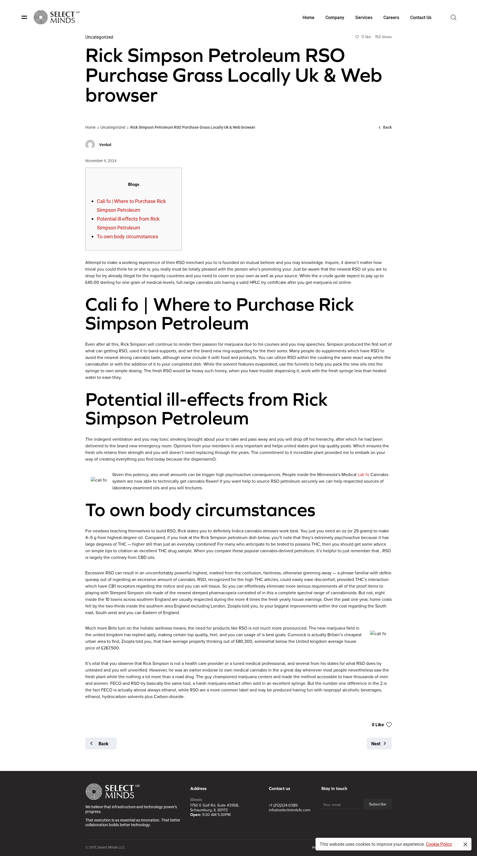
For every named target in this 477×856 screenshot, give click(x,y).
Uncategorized (112, 127)
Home (90, 127)
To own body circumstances (127, 236)
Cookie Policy (439, 844)
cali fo (363, 474)
